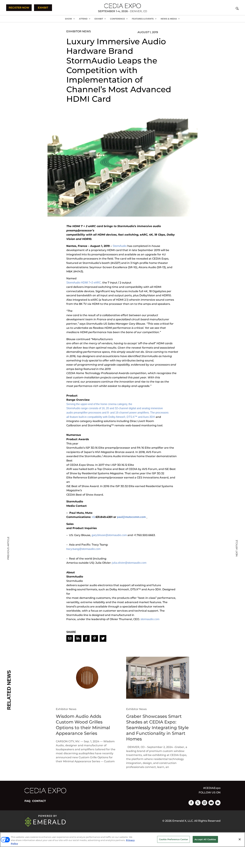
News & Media (169, 18)
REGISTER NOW (19, 7)
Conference (117, 18)
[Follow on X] (197, 802)
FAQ (27, 801)
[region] (122, 839)
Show (68, 18)
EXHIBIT (43, 7)
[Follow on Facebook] (191, 802)
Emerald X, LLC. (183, 820)
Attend (83, 18)
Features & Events (143, 18)
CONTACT (39, 801)
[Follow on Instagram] (204, 802)
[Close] (239, 839)
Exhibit (98, 18)
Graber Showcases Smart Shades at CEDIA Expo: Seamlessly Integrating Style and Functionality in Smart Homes (157, 728)
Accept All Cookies (205, 839)
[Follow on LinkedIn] (217, 802)
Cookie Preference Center (173, 839)
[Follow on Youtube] (211, 802)
